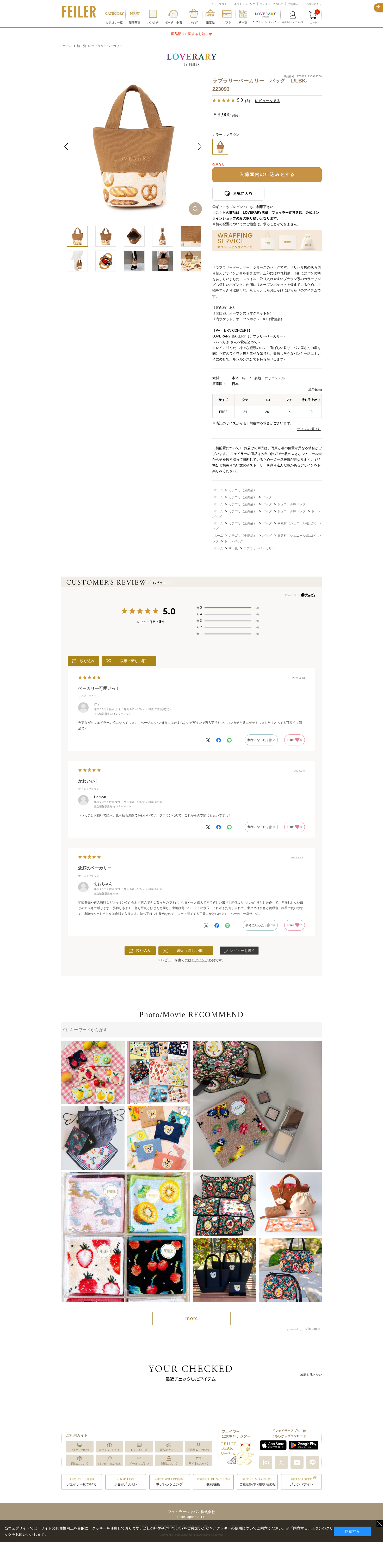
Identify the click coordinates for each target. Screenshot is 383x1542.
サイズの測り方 (309, 429)
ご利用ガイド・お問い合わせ (305, 4)
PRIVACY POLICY (169, 1528)
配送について (168, 1449)
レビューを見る (267, 100)
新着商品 (134, 22)
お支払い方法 (139, 1449)
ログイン (198, 960)
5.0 (169, 611)
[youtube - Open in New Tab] (297, 1462)
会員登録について (198, 1449)
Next (200, 146)
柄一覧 (243, 22)
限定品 (210, 22)
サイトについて (199, 1463)
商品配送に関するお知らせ (191, 34)
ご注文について (80, 1449)
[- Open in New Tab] (311, 1329)
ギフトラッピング (244, 4)
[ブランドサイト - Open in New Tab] (301, 1482)
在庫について (168, 1463)
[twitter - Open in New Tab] (281, 1462)
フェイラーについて (271, 4)
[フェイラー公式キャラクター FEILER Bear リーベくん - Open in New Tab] (237, 1447)
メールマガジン (139, 1463)
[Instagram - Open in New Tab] (265, 1462)
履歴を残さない (311, 1375)
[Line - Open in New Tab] (312, 1462)
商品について (79, 1463)
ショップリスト (220, 4)
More (191, 1318)
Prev (66, 146)
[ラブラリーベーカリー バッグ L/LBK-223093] (133, 146)
